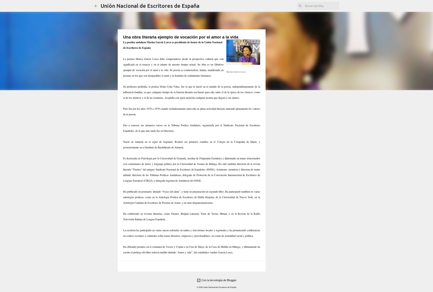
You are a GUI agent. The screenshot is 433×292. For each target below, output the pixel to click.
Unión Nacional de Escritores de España (150, 6)
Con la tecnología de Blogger (218, 280)
